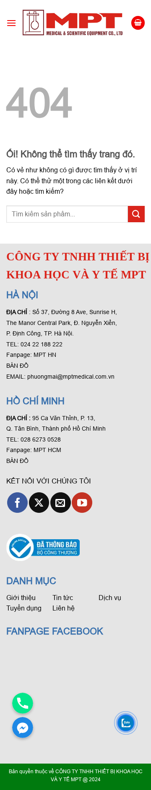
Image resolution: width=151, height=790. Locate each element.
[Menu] (11, 23)
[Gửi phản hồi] (136, 214)
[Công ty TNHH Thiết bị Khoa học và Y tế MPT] (73, 23)
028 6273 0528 (41, 439)
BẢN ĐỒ (17, 365)
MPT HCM (47, 450)
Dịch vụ (110, 597)
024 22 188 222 (41, 344)
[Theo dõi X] (39, 502)
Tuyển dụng (24, 608)
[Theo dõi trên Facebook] (17, 502)
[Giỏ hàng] (138, 23)
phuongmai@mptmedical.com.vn (71, 376)
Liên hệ (63, 608)
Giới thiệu (21, 597)
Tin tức (62, 597)
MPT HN (45, 354)
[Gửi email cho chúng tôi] (60, 502)
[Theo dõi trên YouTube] (82, 502)
